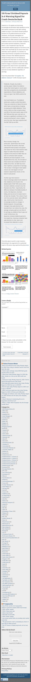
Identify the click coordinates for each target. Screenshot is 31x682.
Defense (4, 451)
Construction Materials (8, 448)
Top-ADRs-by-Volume (7, 583)
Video (3, 601)
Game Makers (5, 486)
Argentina (4, 414)
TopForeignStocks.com (13, 3)
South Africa (5, 560)
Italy (3, 507)
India (3, 499)
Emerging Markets (7, 469)
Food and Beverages (7, 481)
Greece (4, 492)
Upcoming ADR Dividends (8, 594)
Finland (4, 479)
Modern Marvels (6, 518)
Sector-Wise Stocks (7, 557)
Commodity (5, 446)
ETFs (3, 470)
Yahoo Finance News (10, 363)
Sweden (4, 573)
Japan (3, 509)
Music (3, 520)
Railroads (4, 545)
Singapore (5, 559)
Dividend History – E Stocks (9, 458)
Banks (3, 421)
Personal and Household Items (10, 537)
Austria (4, 419)
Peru (3, 539)
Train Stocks (5, 587)
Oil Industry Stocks (7, 534)
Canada (4, 430)
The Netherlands (6, 578)
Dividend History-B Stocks (8, 463)
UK (3, 590)
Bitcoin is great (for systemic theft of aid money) (14, 607)
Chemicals (4, 437)
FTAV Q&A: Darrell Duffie (8, 614)
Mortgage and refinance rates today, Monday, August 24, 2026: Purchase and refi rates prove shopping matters (15, 395)
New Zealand (5, 529)
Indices (4, 500)
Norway (4, 530)
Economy (4, 467)
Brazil (3, 428)
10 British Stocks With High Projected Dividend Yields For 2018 (9, 354)
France (4, 483)
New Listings (5, 527)
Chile (3, 439)
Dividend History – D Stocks (9, 456)
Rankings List (5, 546)
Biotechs (4, 425)
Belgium (4, 423)
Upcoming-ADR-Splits (7, 596)
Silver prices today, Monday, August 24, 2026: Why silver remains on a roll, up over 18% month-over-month (14, 376)
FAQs (3, 476)
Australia (4, 418)
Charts (4, 433)
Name (3, 328)
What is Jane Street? (7, 613)
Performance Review (7, 536)
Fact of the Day (6, 472)
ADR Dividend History (7, 409)
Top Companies (6, 582)
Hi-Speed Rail (5, 495)
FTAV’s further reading (7, 609)
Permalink (17, 293)
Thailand (4, 576)
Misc (3, 516)
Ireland (4, 504)
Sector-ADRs (5, 555)
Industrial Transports (7, 502)
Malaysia (4, 513)
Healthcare (5, 493)
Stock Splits (5, 569)
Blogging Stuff (5, 426)
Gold (3, 490)
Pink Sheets (5, 541)
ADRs (3, 411)
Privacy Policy (5, 670)
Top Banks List (6, 580)
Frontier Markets (6, 485)
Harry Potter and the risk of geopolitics (12, 606)
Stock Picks (5, 567)
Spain (3, 564)
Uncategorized (6, 592)
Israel (3, 506)
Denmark (4, 453)
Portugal (4, 543)
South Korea (5, 562)
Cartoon (4, 432)
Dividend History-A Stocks (8, 462)
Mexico (4, 515)
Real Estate (5, 548)
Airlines (4, 412)
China (3, 441)
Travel (3, 589)
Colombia (4, 444)
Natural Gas (5, 523)
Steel (3, 566)
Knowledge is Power (7, 511)
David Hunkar (8, 21)
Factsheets (5, 474)
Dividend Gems (6, 455)
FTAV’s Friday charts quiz (8, 611)
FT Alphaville (8, 604)
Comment (12, 293)
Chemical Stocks (6, 435)
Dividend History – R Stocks (9, 460)
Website (4, 336)
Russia (4, 552)
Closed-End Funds (6, 442)
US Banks (4, 597)
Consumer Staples (7, 449)
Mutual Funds (5, 522)
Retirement (5, 550)
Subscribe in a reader (7, 655)
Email (3, 332)
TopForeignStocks (6, 585)
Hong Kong (5, 497)
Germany (4, 488)
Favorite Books (6, 478)
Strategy (8, 293)
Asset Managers (6, 416)
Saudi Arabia (5, 553)
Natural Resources (7, 525)
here (27, 245)
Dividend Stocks (6, 465)
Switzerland (5, 574)
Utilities (4, 599)
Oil (3, 532)
